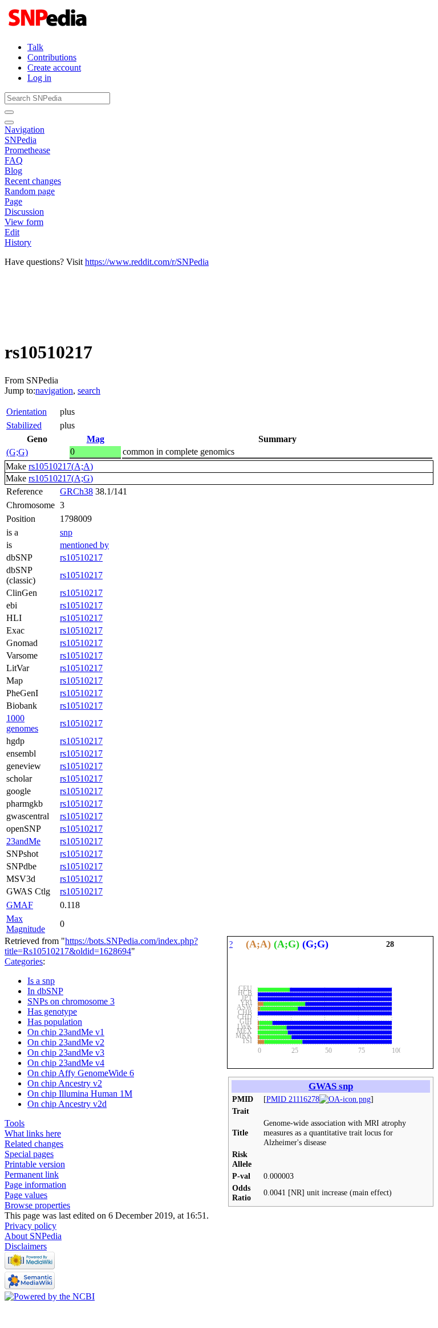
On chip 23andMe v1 (65, 1032)
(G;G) (17, 452)
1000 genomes (22, 723)
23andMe (23, 841)
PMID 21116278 (292, 1099)
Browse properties (37, 1205)
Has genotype (52, 1011)
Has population (54, 1022)
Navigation (24, 129)
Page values (26, 1195)
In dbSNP (45, 991)
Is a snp (41, 981)
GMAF (19, 905)
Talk (35, 47)
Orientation (26, 411)
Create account (54, 67)
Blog (13, 170)
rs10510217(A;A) (61, 466)
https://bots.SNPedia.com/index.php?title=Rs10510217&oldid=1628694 (101, 946)
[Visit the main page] (49, 27)
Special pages (29, 1154)
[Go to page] (9, 112)
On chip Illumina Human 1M (79, 1093)
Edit (12, 232)
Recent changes (33, 181)
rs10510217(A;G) (61, 478)
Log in (39, 78)
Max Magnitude (25, 924)
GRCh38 (76, 491)
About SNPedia (33, 1236)
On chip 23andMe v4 (65, 1063)
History (18, 242)
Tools (15, 1123)
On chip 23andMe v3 (65, 1052)
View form (24, 222)
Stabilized (24, 425)
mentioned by (84, 545)
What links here (33, 1133)
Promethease (27, 150)
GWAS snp (331, 1086)
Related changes (34, 1144)
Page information (35, 1185)
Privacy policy (30, 1226)
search (89, 390)
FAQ (14, 160)
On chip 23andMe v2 (65, 1042)
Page (13, 201)
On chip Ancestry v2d (67, 1104)
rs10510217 (81, 557)
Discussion (24, 211)
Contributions (51, 57)
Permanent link (32, 1174)
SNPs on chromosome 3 (71, 1001)
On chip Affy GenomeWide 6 (80, 1073)
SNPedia (20, 140)
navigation (54, 390)
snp (66, 532)
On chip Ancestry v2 (64, 1083)
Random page (30, 191)
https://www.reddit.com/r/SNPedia (147, 262)
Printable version (35, 1164)
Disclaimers (26, 1246)
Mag (95, 439)
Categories (24, 961)
